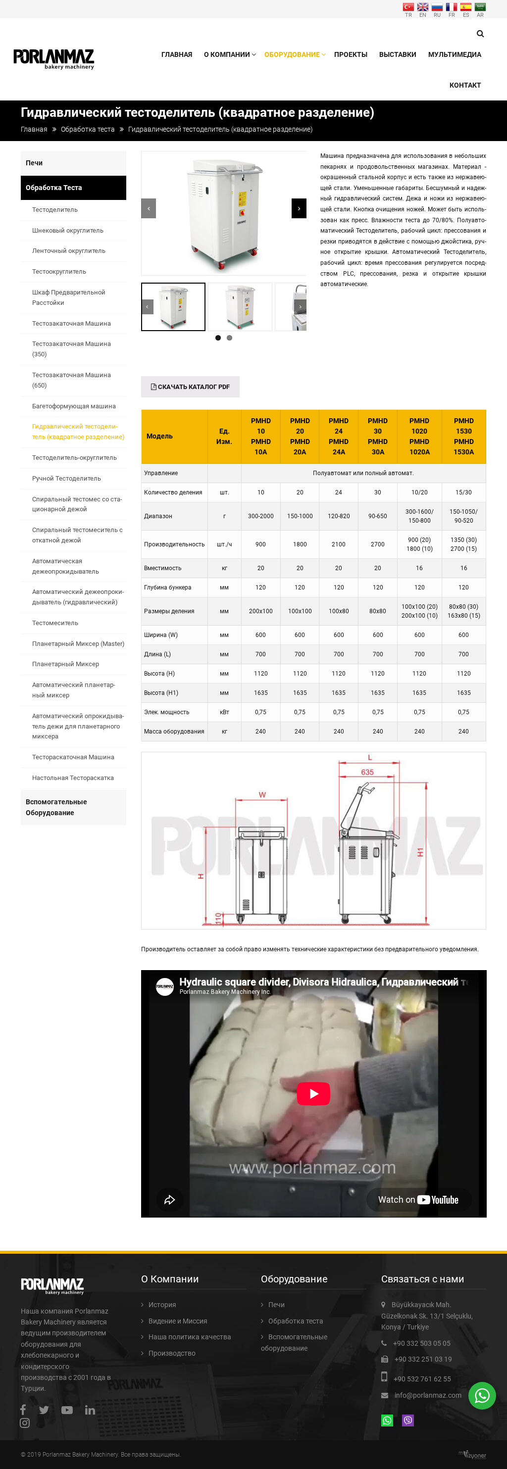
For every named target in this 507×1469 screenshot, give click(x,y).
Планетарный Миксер (65, 664)
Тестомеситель (55, 623)
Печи (34, 163)
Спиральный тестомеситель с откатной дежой (77, 535)
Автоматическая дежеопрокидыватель (65, 566)
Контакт (465, 85)
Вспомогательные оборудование (56, 807)
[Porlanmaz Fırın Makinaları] (54, 55)
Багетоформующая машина (74, 406)
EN (422, 14)
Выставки (397, 54)
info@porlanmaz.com (428, 1395)
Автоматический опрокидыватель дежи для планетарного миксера (78, 726)
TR (408, 14)
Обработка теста (88, 129)
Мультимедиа (454, 54)
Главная (176, 54)
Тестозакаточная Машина (71, 323)
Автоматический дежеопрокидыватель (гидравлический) (78, 597)
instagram (27, 1422)
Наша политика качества (190, 1337)
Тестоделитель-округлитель (74, 457)
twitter (46, 1410)
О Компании (227, 54)
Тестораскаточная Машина (73, 757)
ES (466, 14)
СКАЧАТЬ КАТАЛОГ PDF (193, 387)
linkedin (92, 1410)
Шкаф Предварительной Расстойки (68, 297)
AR (480, 14)
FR (452, 14)
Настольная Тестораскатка (73, 778)
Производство (172, 1353)
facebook (25, 1410)
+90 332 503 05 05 (422, 1343)
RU (437, 14)
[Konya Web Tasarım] (474, 1454)
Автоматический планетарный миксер (73, 690)
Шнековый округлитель (67, 230)
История (162, 1305)
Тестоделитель (55, 209)
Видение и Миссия (178, 1321)
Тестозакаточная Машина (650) (71, 380)
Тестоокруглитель (59, 271)
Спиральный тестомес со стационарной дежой (77, 504)
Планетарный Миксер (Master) (78, 643)
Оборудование (292, 54)
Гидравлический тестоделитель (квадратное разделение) (78, 432)
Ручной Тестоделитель (66, 478)
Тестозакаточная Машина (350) (71, 349)
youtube (69, 1410)
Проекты (350, 54)
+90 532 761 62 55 (422, 1379)
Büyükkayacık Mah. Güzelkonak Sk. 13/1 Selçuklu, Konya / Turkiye (427, 1316)
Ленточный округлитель (68, 250)
